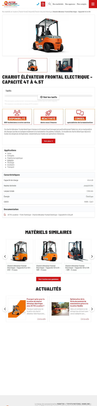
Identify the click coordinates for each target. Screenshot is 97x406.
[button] (49, 4)
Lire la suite (41, 319)
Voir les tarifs (50, 97)
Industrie (10, 160)
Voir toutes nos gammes (48, 279)
